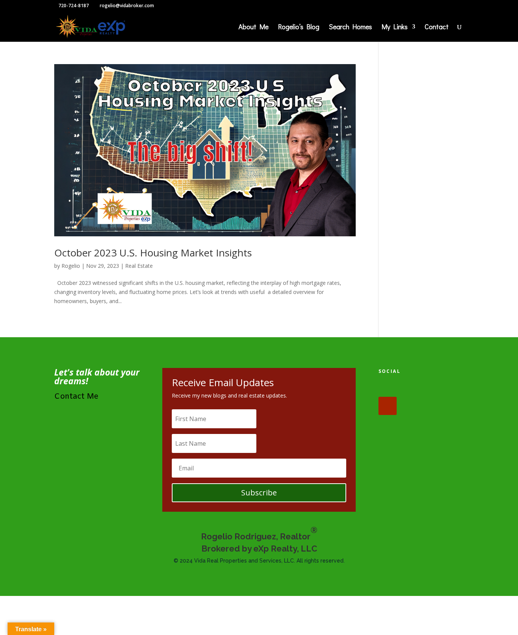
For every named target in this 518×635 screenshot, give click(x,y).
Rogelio (70, 265)
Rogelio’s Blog (298, 27)
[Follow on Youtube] (387, 406)
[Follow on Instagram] (434, 388)
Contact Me (76, 396)
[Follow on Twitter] (411, 388)
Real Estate (139, 265)
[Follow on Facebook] (387, 388)
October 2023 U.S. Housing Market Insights (153, 252)
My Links (394, 27)
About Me (253, 27)
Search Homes (350, 27)
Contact (437, 27)
